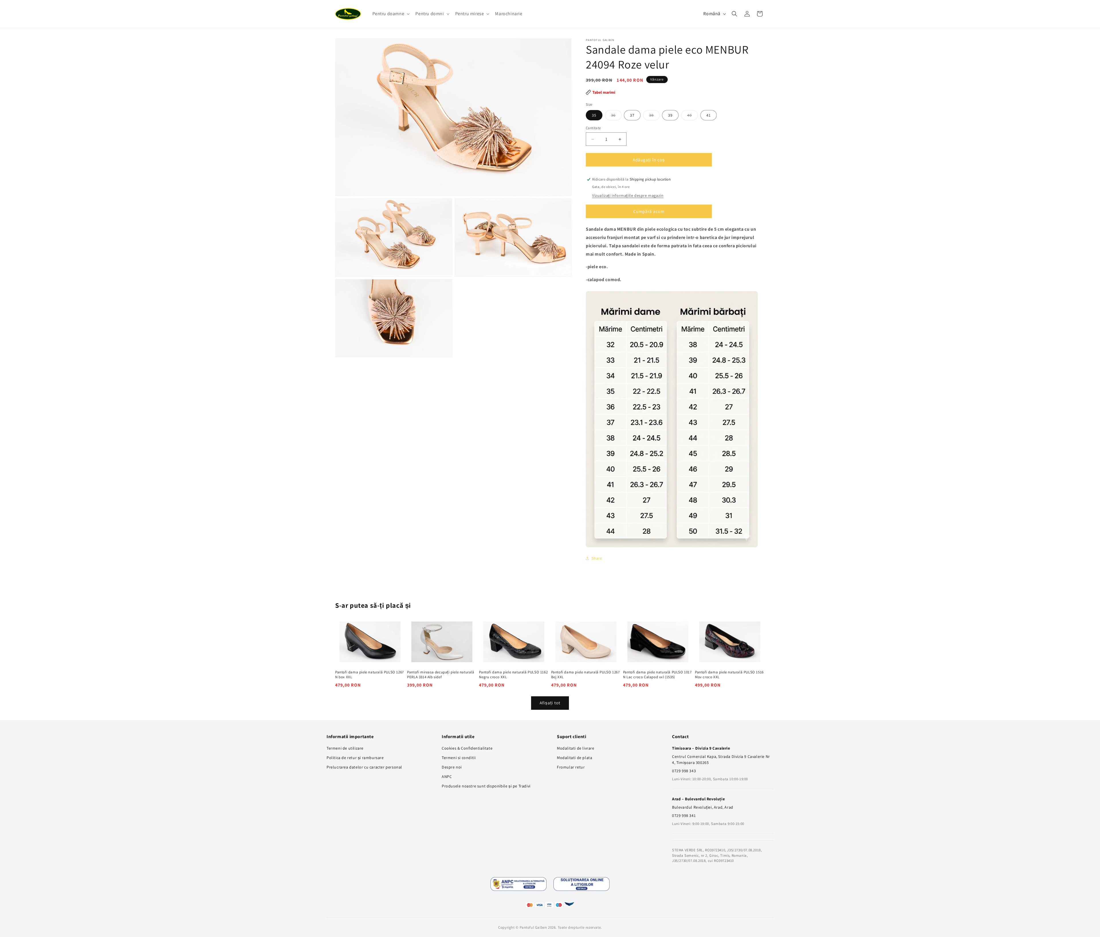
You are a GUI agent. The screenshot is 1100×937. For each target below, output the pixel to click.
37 (632, 115)
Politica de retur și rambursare (355, 757)
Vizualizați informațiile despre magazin (627, 195)
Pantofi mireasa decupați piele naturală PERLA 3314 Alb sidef (440, 674)
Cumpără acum (648, 211)
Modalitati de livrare (575, 748)
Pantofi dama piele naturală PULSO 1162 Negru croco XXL (513, 674)
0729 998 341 (684, 815)
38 (654, 116)
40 (692, 116)
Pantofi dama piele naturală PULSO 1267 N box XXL (369, 674)
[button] (390, 13)
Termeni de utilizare (345, 748)
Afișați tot (550, 702)
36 (616, 116)
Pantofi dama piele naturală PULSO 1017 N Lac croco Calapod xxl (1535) (657, 674)
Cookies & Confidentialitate (467, 748)
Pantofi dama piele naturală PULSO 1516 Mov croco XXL (729, 674)
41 (708, 115)
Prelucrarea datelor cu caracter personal (364, 767)
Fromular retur (571, 767)
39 (670, 115)
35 (594, 115)
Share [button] (597, 558)
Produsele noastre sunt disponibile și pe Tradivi (486, 786)
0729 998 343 (684, 770)
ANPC (447, 776)
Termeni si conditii (459, 757)
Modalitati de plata (574, 757)
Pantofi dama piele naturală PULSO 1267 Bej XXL (585, 674)
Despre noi (452, 767)
